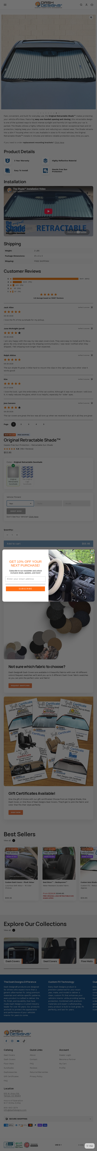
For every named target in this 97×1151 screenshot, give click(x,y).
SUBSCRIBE (25, 589)
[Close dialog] (92, 552)
